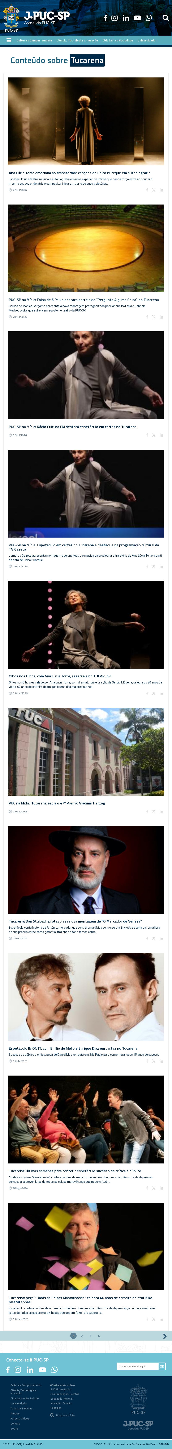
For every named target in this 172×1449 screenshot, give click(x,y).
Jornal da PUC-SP (47, 18)
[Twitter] (154, 190)
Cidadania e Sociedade (24, 1398)
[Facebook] (105, 18)
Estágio (67, 1403)
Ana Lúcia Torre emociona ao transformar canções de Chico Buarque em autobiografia (79, 173)
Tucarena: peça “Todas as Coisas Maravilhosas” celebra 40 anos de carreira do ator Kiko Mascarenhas (80, 1300)
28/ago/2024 (20, 1188)
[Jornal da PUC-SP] (36, 18)
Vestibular (65, 1389)
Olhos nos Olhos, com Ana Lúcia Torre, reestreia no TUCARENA (60, 676)
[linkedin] (126, 18)
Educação (56, 1398)
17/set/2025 (20, 938)
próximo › (165, 1336)
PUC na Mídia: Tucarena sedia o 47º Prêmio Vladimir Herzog (57, 803)
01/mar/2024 (20, 1319)
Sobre (14, 1428)
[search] (166, 18)
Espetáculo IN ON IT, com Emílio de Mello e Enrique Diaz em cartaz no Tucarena (73, 1048)
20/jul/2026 (20, 317)
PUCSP (54, 1389)
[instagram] (114, 18)
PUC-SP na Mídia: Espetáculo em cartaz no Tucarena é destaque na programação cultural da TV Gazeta (84, 547)
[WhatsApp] (148, 18)
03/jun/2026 (20, 693)
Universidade (18, 1403)
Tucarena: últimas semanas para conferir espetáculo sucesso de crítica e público (75, 1171)
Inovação (56, 1403)
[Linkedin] (161, 190)
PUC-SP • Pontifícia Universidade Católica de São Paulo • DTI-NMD (131, 1444)
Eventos (74, 1394)
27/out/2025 (20, 811)
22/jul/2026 (20, 190)
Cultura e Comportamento (26, 1385)
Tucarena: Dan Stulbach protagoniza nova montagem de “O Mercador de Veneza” (75, 921)
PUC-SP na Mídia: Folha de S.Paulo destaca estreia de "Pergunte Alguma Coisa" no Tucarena (84, 299)
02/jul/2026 (20, 435)
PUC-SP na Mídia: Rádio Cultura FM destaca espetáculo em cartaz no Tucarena (73, 427)
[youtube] (137, 18)
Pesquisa (56, 1408)
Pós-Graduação (59, 1394)
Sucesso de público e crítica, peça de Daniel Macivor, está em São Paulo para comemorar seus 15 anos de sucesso (84, 1054)
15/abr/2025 (20, 1061)
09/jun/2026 (20, 566)
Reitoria (68, 1398)
